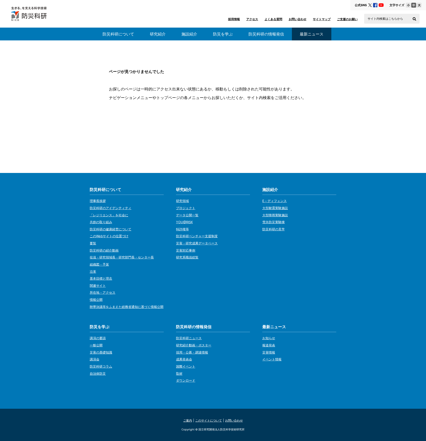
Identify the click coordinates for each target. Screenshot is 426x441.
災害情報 (268, 352)
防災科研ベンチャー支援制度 (197, 236)
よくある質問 (273, 19)
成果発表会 (184, 359)
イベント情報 (272, 359)
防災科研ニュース (189, 338)
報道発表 (268, 345)
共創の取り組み (101, 222)
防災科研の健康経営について (110, 229)
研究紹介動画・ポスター (193, 345)
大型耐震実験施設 (275, 208)
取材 (179, 373)
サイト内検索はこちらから (385, 18)
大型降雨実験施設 (275, 215)
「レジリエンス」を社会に (109, 215)
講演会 (94, 359)
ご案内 (187, 420)
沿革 (93, 271)
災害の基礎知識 (101, 352)
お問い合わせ (297, 19)
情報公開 (96, 300)
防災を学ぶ (223, 34)
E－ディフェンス (274, 201)
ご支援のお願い (347, 19)
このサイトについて (208, 420)
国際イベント (185, 366)
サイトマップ (322, 19)
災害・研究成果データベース (197, 243)
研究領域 (182, 201)
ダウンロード (185, 380)
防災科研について (118, 34)
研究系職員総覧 (187, 257)
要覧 (93, 243)
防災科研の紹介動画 (104, 250)
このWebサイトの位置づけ (109, 236)
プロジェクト (185, 208)
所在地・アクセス (102, 292)
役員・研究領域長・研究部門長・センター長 (122, 257)
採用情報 (234, 19)
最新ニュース (274, 326)
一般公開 (96, 345)
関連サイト (98, 286)
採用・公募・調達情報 (192, 352)
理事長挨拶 (98, 201)
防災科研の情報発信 (266, 34)
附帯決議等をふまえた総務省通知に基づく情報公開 (126, 307)
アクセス (252, 19)
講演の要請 (98, 338)
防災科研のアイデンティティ (110, 208)
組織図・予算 (99, 264)
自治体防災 (98, 373)
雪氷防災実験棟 (273, 222)
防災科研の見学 (273, 229)
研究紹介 (158, 34)
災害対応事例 (185, 250)
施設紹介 (189, 34)
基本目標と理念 (101, 278)
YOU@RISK (184, 222)
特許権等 (182, 229)
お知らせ (268, 338)
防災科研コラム (101, 366)
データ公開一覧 (187, 215)
